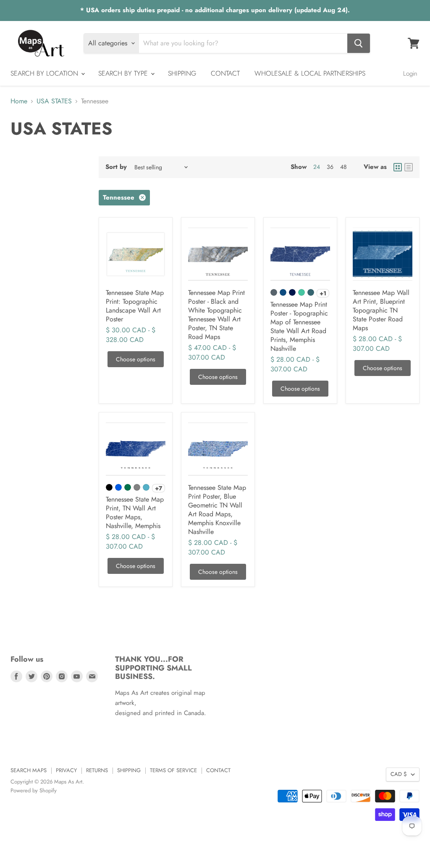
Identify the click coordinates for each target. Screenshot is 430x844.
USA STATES (54, 101)
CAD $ (399, 774)
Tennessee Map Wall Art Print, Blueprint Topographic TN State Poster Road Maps (381, 310)
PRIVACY (66, 770)
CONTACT (225, 73)
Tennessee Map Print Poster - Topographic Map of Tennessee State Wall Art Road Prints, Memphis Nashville (299, 326)
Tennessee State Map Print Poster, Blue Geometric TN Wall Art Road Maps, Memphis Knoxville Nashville (217, 509)
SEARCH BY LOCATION (45, 73)
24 (316, 167)
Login (410, 73)
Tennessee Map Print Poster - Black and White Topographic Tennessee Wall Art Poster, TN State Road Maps (216, 315)
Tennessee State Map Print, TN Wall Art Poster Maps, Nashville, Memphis (135, 512)
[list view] (408, 167)
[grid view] (397, 167)
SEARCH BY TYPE (124, 73)
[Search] (358, 43)
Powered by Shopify (33, 790)
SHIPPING (182, 73)
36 (330, 167)
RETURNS (97, 770)
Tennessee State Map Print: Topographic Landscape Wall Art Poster (135, 306)
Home (18, 101)
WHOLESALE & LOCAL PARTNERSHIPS (309, 73)
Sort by (116, 167)
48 (343, 167)
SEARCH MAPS (28, 770)
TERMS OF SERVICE (173, 770)
